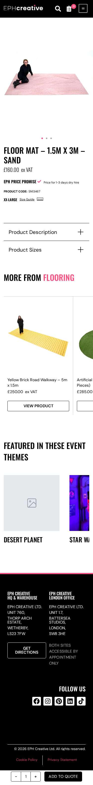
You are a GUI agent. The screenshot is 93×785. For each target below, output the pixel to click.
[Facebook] (36, 701)
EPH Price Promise (20, 182)
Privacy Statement (62, 759)
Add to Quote (63, 776)
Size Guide (27, 199)
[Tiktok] (81, 701)
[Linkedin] (70, 701)
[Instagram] (47, 701)
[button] (42, 138)
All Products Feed (47, 721)
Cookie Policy (26, 759)
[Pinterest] (59, 701)
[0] (69, 9)
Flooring (58, 277)
